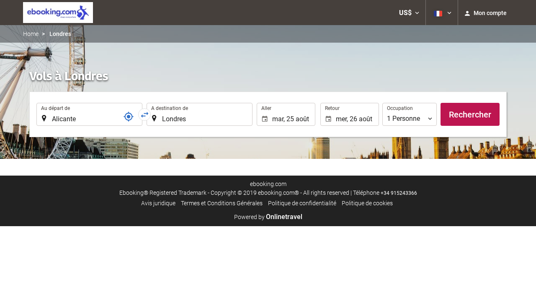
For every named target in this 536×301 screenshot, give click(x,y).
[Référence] (128, 116)
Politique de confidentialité (302, 203)
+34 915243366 (399, 193)
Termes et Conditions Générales (222, 203)
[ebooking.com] (58, 12)
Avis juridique (158, 203)
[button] (409, 12)
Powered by (268, 217)
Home (31, 34)
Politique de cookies (367, 203)
